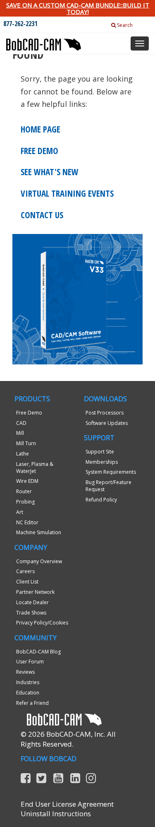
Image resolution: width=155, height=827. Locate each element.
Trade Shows (31, 612)
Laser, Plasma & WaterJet (34, 468)
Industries (27, 682)
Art (19, 512)
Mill (20, 432)
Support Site (100, 451)
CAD (21, 423)
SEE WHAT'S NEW (50, 172)
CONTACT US (42, 215)
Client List (27, 581)
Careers (25, 571)
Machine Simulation (38, 532)
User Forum (30, 661)
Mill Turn (26, 443)
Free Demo (29, 412)
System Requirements (111, 471)
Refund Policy (101, 499)
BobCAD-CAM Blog (38, 651)
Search (124, 25)
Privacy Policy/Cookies (42, 622)
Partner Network (35, 592)
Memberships (102, 461)
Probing (25, 501)
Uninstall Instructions (56, 813)
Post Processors (105, 412)
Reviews (25, 671)
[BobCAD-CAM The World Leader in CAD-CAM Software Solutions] (43, 41)
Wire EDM (27, 481)
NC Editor (27, 522)
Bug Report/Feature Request (108, 486)
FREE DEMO (39, 151)
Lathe (22, 453)
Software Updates (107, 423)
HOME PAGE (40, 129)
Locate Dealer (32, 602)
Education (27, 692)
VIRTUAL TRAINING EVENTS (67, 193)
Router (24, 491)
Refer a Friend (32, 702)
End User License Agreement (67, 804)
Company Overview (39, 561)
